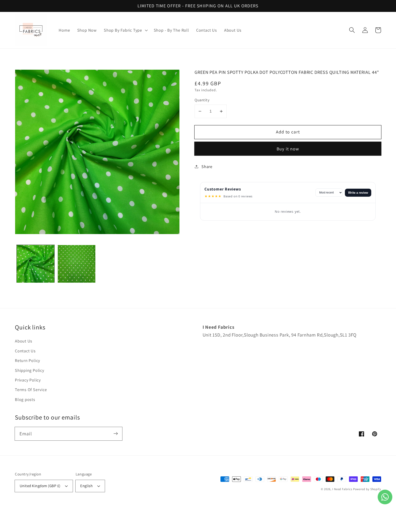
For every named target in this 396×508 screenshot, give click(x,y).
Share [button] (206, 166)
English (86, 485)
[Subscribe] (115, 433)
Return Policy (27, 360)
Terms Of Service (31, 389)
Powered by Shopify (367, 489)
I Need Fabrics (342, 489)
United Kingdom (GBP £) (40, 485)
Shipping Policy (29, 370)
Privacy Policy (28, 380)
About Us (23, 341)
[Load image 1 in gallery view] (35, 264)
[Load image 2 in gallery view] (77, 264)
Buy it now (288, 149)
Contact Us (25, 350)
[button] (125, 30)
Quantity (202, 99)
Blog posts (25, 399)
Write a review (358, 192)
